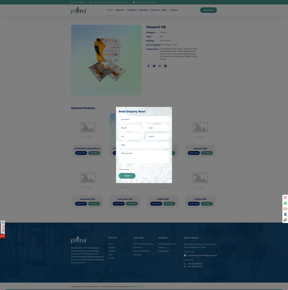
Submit (127, 176)
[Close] (171, 108)
